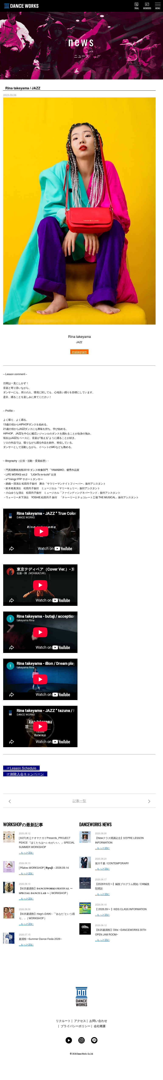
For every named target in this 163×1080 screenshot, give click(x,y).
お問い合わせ (98, 1021)
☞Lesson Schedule (21, 768)
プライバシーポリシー (75, 1026)
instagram (79, 351)
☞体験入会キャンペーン (25, 773)
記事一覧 (79, 800)
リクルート (63, 1021)
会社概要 (100, 1026)
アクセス (80, 1021)
